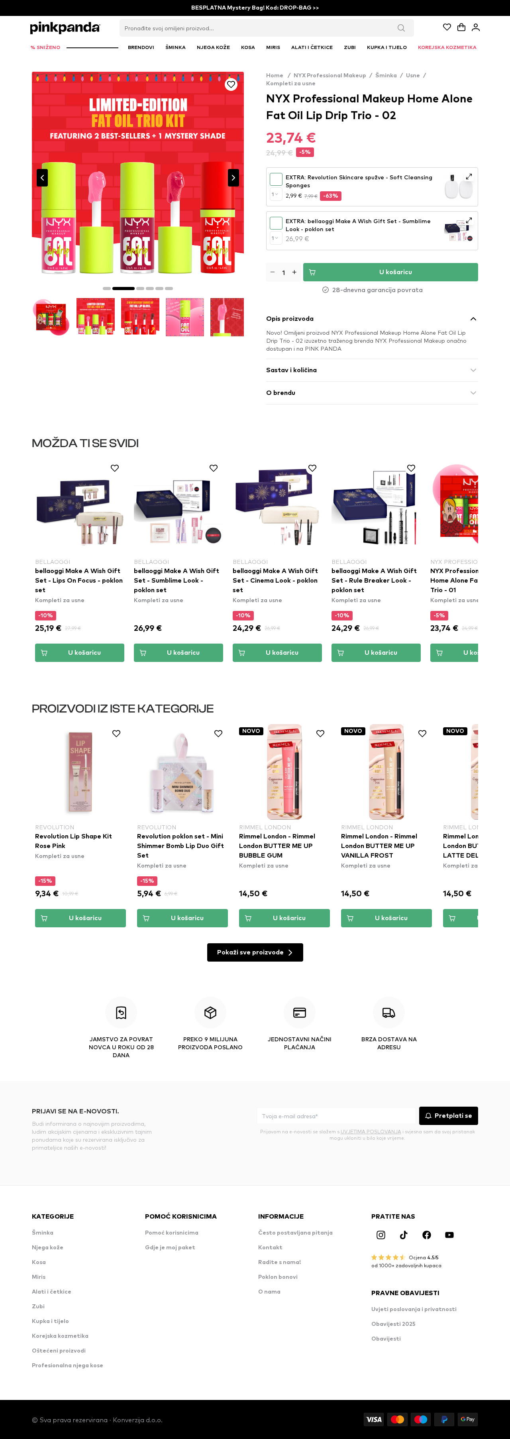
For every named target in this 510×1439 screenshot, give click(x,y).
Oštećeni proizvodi (59, 1351)
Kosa (39, 1262)
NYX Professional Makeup (330, 76)
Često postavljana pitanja (295, 1233)
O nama (269, 1292)
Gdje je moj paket (170, 1248)
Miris (38, 1277)
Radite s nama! (279, 1262)
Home (278, 76)
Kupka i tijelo (50, 1321)
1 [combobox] (273, 194)
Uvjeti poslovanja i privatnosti (414, 1309)
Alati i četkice (51, 1292)
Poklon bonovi (278, 1277)
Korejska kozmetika (60, 1336)
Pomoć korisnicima (171, 1233)
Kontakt (270, 1248)
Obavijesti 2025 (393, 1324)
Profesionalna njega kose (67, 1365)
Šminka (386, 76)
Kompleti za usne (291, 83)
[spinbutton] (283, 272)
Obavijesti (386, 1339)
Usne (413, 76)
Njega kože (47, 1248)
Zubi (38, 1306)
